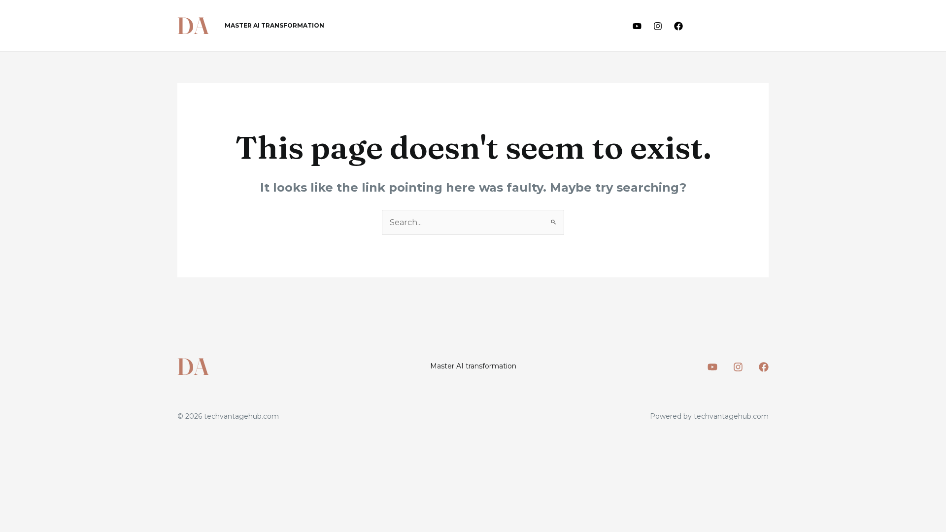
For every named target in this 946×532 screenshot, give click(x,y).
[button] (735, 25)
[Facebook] (678, 26)
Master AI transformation (274, 25)
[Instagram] (657, 26)
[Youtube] (637, 26)
